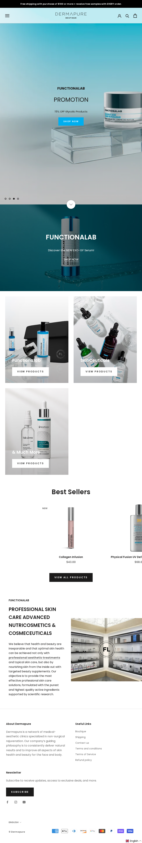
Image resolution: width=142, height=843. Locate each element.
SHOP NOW (71, 124)
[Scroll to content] (71, 204)
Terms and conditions (88, 748)
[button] (133, 841)
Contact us (82, 743)
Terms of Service (85, 754)
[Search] (127, 16)
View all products (71, 577)
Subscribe (20, 792)
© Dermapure (17, 831)
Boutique (80, 731)
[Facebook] (7, 802)
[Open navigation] (7, 15)
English (14, 822)
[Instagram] (15, 802)
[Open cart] (135, 16)
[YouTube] (24, 802)
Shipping (80, 737)
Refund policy (83, 760)
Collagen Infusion (71, 557)
